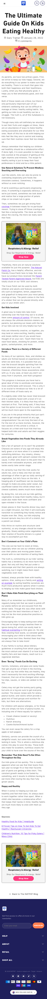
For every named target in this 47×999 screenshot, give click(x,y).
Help (5, 936)
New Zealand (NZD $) (24, 992)
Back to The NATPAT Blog (25, 894)
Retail (5, 952)
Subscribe (38, 925)
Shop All (7, 960)
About (5, 944)
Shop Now (23, 257)
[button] (4, 3)
